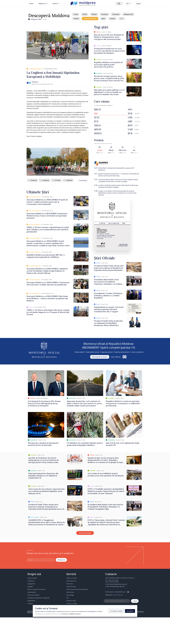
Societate (104, 14)
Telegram (69, 180)
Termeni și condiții (71, 603)
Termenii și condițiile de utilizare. (71, 614)
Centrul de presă (71, 586)
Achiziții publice (31, 592)
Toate (76, 14)
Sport (103, 19)
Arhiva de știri (70, 592)
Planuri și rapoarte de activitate (36, 589)
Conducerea (30, 581)
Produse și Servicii (71, 578)
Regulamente (31, 601)
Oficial (85, 14)
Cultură (76, 19)
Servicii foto (69, 584)
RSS (67, 598)
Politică (94, 14)
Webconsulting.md (117, 595)
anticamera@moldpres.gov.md (118, 584)
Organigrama (31, 584)
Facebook (34, 180)
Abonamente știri (71, 581)
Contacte (30, 603)
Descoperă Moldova (49, 15)
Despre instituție (32, 578)
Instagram (45, 180)
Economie (115, 14)
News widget (70, 595)
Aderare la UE (128, 14)
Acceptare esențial (116, 611)
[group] (118, 36)
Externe (112, 19)
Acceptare (130, 611)
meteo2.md (109, 143)
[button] (139, 42)
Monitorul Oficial (71, 601)
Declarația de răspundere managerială (38, 598)
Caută (135, 601)
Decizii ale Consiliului (33, 595)
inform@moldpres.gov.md (117, 586)
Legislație (30, 586)
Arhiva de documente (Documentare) (77, 589)
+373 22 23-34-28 (113, 580)
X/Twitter (57, 180)
